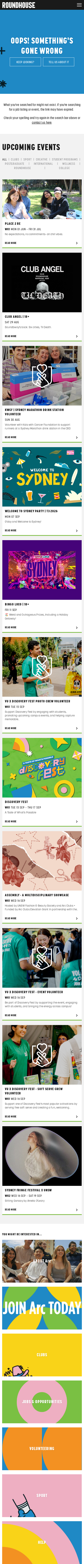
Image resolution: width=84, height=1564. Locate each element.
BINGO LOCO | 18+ (17, 604)
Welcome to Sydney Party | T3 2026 (31, 511)
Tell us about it (59, 62)
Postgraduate (14, 163)
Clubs (15, 159)
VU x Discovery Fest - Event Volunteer (34, 992)
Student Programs (65, 159)
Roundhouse (22, 168)
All (4, 159)
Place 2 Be (13, 224)
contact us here (42, 122)
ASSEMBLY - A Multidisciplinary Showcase (37, 895)
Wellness (68, 163)
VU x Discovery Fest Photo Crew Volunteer (37, 701)
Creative (42, 159)
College (64, 168)
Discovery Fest (16, 802)
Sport (27, 159)
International (43, 163)
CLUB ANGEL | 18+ (17, 317)
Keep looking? (25, 62)
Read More (11, 243)
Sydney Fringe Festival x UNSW (28, 1190)
